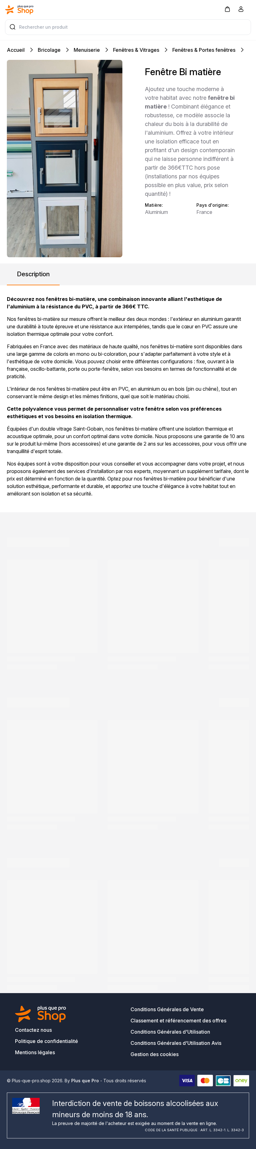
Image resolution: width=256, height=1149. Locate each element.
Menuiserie (87, 50)
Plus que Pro (85, 1080)
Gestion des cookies (154, 1054)
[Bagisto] (19, 9)
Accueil (16, 50)
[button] (227, 9)
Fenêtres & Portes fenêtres (203, 50)
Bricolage (49, 50)
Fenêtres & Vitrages (136, 50)
